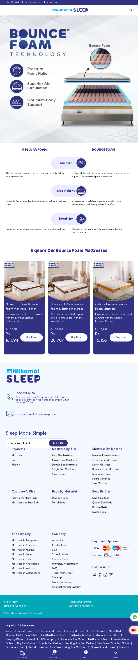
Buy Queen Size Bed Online (113, 643)
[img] (95, 574)
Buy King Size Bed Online (79, 643)
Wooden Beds (60, 498)
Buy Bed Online (26, 643)
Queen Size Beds (102, 502)
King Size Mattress (63, 455)
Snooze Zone (60, 559)
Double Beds (99, 507)
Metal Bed (115, 631)
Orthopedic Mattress (104, 460)
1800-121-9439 (25, 393)
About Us (57, 540)
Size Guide (58, 474)
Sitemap (57, 577)
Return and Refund (80, 602)
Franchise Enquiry (62, 582)
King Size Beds (100, 498)
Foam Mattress (101, 479)
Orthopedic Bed (15, 647)
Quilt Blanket (97, 631)
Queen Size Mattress (64, 460)
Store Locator (60, 554)
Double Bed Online (50, 643)
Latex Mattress (101, 465)
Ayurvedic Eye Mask (72, 639)
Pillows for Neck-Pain (24, 498)
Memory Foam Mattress (106, 455)
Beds (15, 460)
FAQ (54, 568)
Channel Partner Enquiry (66, 587)
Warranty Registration (65, 564)
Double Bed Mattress (64, 465)
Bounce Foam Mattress (105, 469)
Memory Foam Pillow (107, 635)
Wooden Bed (13, 635)
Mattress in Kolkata (23, 568)
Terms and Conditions (15, 606)
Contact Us (59, 545)
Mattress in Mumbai (23, 550)
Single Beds (99, 512)
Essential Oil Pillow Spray (42, 639)
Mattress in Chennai (24, 545)
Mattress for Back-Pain (25, 502)
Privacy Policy (10, 602)
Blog (54, 550)
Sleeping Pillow (14, 639)
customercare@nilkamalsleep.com (35, 414)
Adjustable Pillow (81, 635)
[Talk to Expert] (133, 630)
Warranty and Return (81, 606)
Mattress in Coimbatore (26, 573)
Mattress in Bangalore (25, 540)
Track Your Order (62, 573)
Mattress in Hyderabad (25, 564)
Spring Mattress (101, 474)
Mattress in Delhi (21, 559)
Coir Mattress (100, 483)
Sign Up (58, 443)
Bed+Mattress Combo (54, 635)
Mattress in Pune (22, 554)
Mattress (17, 455)
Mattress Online (97, 639)
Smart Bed (31, 635)
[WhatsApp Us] (134, 617)
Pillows (16, 465)
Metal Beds (58, 502)
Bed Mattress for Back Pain (45, 647)
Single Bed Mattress (64, 469)
